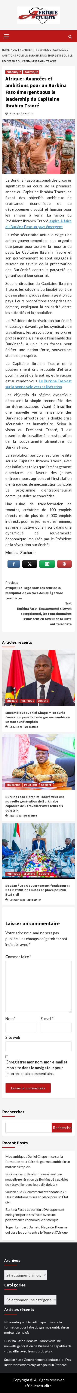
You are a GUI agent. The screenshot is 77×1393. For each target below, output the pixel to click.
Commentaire (18, 956)
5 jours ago (15, 815)
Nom (10, 1018)
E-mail (47, 1018)
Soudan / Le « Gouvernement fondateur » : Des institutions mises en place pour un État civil (37, 890)
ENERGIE (12, 700)
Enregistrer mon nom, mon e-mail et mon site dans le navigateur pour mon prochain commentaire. (36, 1068)
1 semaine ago (17, 899)
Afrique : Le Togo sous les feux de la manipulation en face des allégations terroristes (34, 590)
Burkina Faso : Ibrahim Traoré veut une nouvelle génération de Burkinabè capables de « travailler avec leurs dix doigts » (35, 803)
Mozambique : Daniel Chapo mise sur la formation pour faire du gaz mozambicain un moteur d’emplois (37, 717)
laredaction (27, 113)
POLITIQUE (31, 72)
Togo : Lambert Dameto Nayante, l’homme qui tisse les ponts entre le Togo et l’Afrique (36, 1229)
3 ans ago (14, 113)
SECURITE (29, 873)
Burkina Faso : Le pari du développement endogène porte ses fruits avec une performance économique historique (34, 1214)
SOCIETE (43, 700)
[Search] (70, 37)
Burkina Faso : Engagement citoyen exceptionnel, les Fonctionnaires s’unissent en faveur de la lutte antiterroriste (44, 613)
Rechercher (13, 1111)
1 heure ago (15, 726)
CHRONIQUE (14, 72)
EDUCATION (14, 785)
